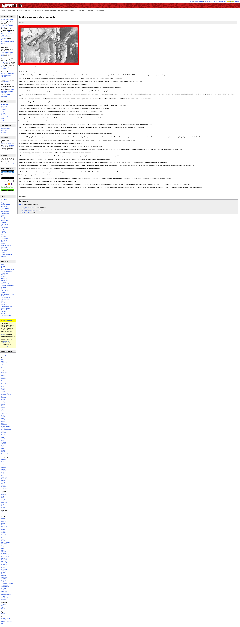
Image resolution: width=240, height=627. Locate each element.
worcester (3, 599)
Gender (3, 226)
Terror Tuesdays (5, 67)
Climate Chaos (5, 213)
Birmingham (4, 106)
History (3, 231)
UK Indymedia (18, 5)
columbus (3, 536)
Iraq (2, 234)
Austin (2, 524)
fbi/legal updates (5, 618)
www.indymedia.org (6, 355)
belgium (3, 382)
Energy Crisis (4, 220)
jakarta (3, 499)
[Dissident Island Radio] (7, 175)
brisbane (3, 494)
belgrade (3, 383)
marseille (3, 420)
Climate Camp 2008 (6, 306)
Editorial (201, 1)
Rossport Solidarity (6, 310)
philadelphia (4, 569)
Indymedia (4, 233)
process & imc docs (6, 621)
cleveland (3, 532)
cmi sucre (3, 469)
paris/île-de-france (6, 429)
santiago (3, 482)
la (1, 545)
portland (3, 572)
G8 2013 (3, 266)
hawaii (2, 539)
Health (2, 229)
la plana (3, 407)
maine (2, 548)
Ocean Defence (5, 238)
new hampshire (5, 556)
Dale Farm (4, 275)
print (2, 359)
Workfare (3, 268)
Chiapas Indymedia (5, 95)
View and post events (7, 19)
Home (191, 1)
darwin (2, 497)
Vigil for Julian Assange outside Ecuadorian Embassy (7, 75)
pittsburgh (3, 570)
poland (2, 434)
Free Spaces (4, 224)
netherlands (4, 424)
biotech (3, 613)
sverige (3, 445)
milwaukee (4, 553)
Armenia (3, 604)
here (4, 68)
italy (2, 405)
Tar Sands (3, 282)
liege (2, 408)
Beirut (2, 605)
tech (2, 623)
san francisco (4, 582)
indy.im (3, 143)
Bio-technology (5, 211)
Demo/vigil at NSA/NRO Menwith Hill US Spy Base (7, 54)
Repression (4, 247)
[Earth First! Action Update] (7, 188)
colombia (3, 470)
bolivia (2, 461)
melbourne (4, 502)
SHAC (2, 301)
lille (2, 412)
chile (2, 464)
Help (225, 1)
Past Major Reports (6, 315)
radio (2, 361)
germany (3, 397)
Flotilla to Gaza (5, 278)
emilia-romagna (5, 393)
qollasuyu (3, 478)
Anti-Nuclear (4, 206)
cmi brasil (3, 467)
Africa (2, 367)
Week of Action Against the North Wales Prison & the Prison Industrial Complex (7, 35)
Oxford (3, 113)
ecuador (3, 472)
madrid (3, 416)
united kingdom (5, 453)
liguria (2, 410)
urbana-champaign (6, 594)
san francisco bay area (7, 583)
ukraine (3, 451)
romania (3, 439)
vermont (3, 596)
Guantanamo (4, 289)
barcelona (3, 378)
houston (3, 540)
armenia (3, 374)
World (2, 120)
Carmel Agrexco (5, 297)
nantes (3, 421)
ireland (2, 402)
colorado (3, 534)
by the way (25, 209)
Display (20, 204)
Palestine (3, 242)
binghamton (4, 526)
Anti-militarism (5, 208)
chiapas (3, 462)
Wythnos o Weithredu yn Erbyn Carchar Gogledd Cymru (7, 41)
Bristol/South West (6, 128)
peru (2, 475)
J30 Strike (3, 276)
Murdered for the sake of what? (30, 210)
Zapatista (3, 256)
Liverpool (3, 109)
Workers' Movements (6, 254)
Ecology (3, 217)
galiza (2, 396)
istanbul (3, 404)
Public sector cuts (6, 245)
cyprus (3, 391)
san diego (3, 580)
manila (2, 501)
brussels (3, 385)
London (3, 111)
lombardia (3, 415)
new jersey (4, 558)
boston (3, 528)
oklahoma (3, 567)
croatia (3, 389)
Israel (2, 607)
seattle (3, 590)
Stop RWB (4, 304)
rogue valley (4, 577)
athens (3, 375)
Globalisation (4, 227)
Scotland (3, 132)
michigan (3, 551)
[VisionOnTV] (7, 185)
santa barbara (4, 585)
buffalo (3, 529)
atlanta (3, 523)
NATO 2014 (4, 264)
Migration (3, 236)
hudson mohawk (5, 542)
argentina (3, 459)
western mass (5, 597)
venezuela (3, 488)
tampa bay (4, 591)
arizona (3, 518)
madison (3, 547)
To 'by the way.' (26, 212)
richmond (3, 574)
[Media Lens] (7, 181)
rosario (3, 480)
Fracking (3, 222)
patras (2, 431)
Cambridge (4, 108)
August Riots (4, 273)
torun (2, 448)
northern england (5, 426)
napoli (2, 423)
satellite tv (4, 362)
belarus (3, 380)
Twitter (9, 143)
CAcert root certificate (5, 341)
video (2, 364)
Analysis (3, 203)
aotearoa (3, 493)
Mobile (196, 1)
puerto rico (4, 477)
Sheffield (3, 115)
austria (3, 377)
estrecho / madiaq (6, 394)
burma (2, 496)
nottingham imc (5, 428)
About (216, 1)
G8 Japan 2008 (5, 299)
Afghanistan (4, 201)
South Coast (4, 116)
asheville (3, 521)
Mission (206, 1)
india (2, 512)
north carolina (4, 563)
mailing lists (4, 620)
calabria (3, 388)
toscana (3, 450)
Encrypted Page (7, 320)
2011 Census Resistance (7, 269)
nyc (2, 566)
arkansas (3, 520)
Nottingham (4, 130)
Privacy (211, 1)
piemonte (3, 432)
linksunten (3, 413)
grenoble (3, 399)
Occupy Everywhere (6, 271)
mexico (3, 474)
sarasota (3, 588)
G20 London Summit (6, 284)
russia (2, 440)
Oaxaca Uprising (5, 308)
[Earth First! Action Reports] (7, 191)
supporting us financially (7, 163)
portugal (3, 436)
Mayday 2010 (4, 280)
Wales (2, 118)
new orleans (4, 561)
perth (2, 504)
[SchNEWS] (7, 172)
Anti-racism (4, 210)
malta (2, 418)
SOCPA (3, 313)
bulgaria (3, 386)
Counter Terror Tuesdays (6, 61)
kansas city (4, 543)
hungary (3, 401)
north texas (4, 564)
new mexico (4, 559)
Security (231, 1)
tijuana (2, 483)
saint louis (3, 578)
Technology (4, 250)
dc (1, 537)
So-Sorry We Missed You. (29, 207)
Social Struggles (5, 249)
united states (4, 593)
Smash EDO (4, 311)
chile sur (3, 466)
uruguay (3, 485)
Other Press (4, 240)
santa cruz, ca (5, 586)
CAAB (11, 55)
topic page (6, 81)
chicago (3, 531)
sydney (3, 507)
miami (2, 550)
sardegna (3, 442)
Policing (3, 243)
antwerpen (3, 372)
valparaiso (3, 486)
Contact (221, 1)
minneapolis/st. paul (6, 555)
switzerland (4, 447)
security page (4, 346)
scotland (3, 443)
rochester (3, 575)
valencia (3, 455)
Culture (3, 215)
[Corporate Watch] (7, 178)
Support (237, 1)
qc (1, 505)
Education (3, 218)
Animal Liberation (5, 204)
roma (2, 437)
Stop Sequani (4, 303)
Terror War (4, 252)
